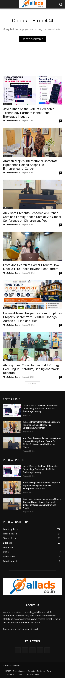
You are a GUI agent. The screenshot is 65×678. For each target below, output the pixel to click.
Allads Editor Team (11, 121)
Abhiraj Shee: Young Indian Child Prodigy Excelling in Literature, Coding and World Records (31, 369)
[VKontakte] (47, 650)
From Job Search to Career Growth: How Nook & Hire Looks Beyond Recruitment (31, 267)
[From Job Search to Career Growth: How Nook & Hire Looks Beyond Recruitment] (32, 246)
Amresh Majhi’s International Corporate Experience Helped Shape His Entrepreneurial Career (30, 164)
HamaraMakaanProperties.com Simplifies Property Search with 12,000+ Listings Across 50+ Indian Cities (32, 317)
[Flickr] (32, 650)
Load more (31, 383)
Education (8, 208)
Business (7, 104)
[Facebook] (25, 650)
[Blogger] (18, 650)
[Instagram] (40, 650)
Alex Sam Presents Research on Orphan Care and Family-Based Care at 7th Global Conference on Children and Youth (32, 216)
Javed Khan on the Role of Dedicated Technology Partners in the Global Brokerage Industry (29, 112)
